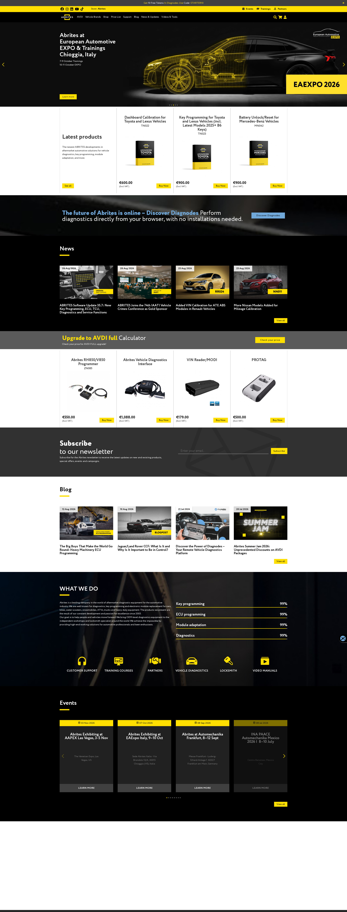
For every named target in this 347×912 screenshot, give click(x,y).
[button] (344, 64)
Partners (282, 9)
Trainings (266, 9)
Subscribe (279, 451)
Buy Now (163, 186)
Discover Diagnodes (268, 215)
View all (281, 320)
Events (249, 9)
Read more (67, 97)
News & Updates (150, 17)
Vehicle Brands (93, 17)
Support (127, 17)
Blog (136, 17)
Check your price (270, 340)
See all (68, 186)
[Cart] (280, 17)
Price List (116, 17)
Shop (106, 17)
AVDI (80, 17)
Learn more (86, 788)
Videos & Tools (169, 17)
